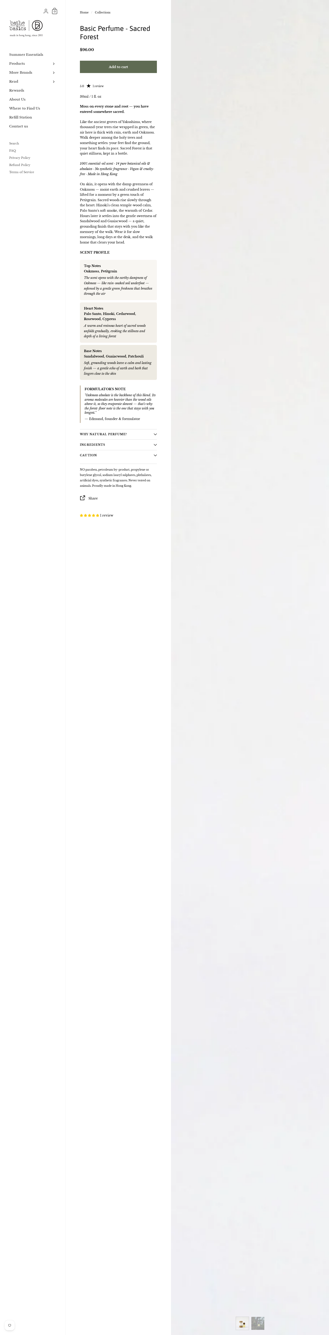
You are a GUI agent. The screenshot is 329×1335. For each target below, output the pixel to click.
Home (84, 12)
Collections (102, 12)
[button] (90, 515)
